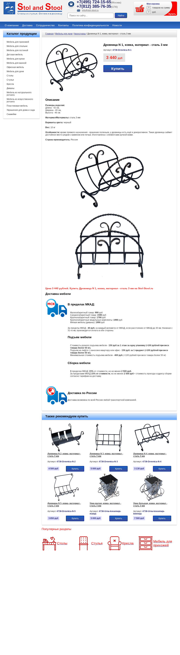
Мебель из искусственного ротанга (20, 100)
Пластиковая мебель (17, 106)
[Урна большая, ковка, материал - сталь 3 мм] (152, 500)
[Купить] (140, 8)
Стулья (10, 80)
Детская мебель (15, 54)
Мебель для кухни (16, 59)
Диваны (10, 88)
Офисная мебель (15, 67)
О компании (12, 25)
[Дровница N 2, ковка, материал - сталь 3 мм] (66, 451)
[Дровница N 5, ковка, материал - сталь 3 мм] (66, 500)
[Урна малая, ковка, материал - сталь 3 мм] (109, 500)
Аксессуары (80, 33)
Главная (49, 33)
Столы (10, 75)
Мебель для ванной (16, 63)
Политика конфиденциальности (90, 25)
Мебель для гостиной (17, 50)
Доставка (27, 25)
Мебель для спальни (17, 46)
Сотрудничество (45, 25)
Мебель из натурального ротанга (19, 93)
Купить (117, 69)
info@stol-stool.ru (90, 10)
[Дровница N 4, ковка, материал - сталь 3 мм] (152, 451)
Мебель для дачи (15, 71)
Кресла (10, 84)
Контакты (63, 25)
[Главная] (33, 14)
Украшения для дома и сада (21, 110)
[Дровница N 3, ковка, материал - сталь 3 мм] (109, 451)
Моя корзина (153, 4)
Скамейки (11, 114)
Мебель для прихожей (18, 42)
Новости (117, 25)
